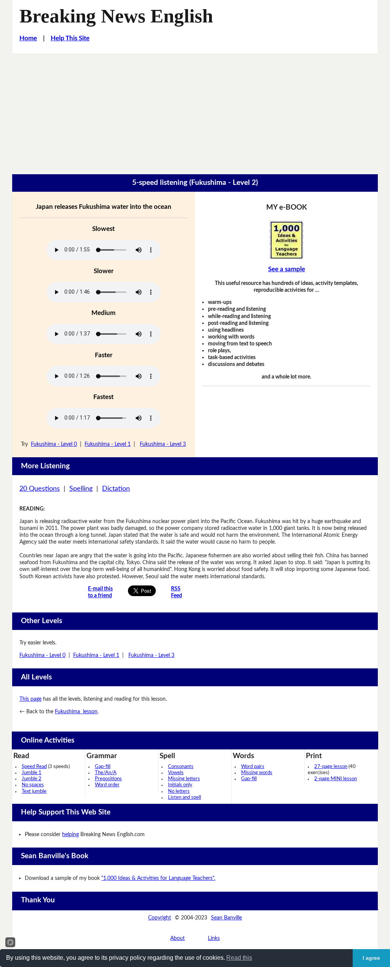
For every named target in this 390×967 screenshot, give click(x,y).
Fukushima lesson (76, 711)
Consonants (180, 766)
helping (70, 834)
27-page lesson (330, 766)
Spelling (81, 488)
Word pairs (252, 766)
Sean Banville (226, 918)
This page (30, 699)
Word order (107, 785)
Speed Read (34, 766)
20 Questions (39, 488)
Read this (239, 957)
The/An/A (106, 772)
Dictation (116, 488)
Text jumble (34, 791)
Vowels (176, 772)
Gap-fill (102, 766)
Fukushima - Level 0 (54, 444)
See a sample (286, 269)
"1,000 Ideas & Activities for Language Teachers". (158, 878)
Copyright (159, 918)
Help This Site (70, 38)
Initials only (180, 785)
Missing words (256, 772)
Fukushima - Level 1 (108, 444)
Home (28, 38)
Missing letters (184, 778)
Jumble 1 (32, 772)
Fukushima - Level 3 (163, 444)
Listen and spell (184, 797)
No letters (179, 791)
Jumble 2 (32, 778)
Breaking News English (116, 16)
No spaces (33, 785)
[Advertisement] (195, 110)
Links (214, 938)
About (177, 938)
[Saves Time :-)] (286, 239)
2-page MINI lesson (335, 778)
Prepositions (108, 778)
